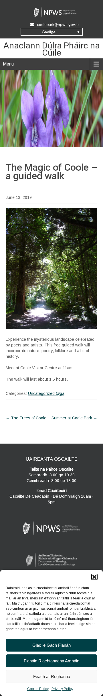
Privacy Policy (62, 689)
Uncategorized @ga (46, 393)
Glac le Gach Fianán (51, 645)
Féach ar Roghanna (51, 676)
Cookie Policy (38, 689)
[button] (94, 577)
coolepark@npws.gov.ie (58, 24)
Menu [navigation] (8, 64)
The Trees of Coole (26, 418)
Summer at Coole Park (74, 418)
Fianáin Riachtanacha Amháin (51, 660)
